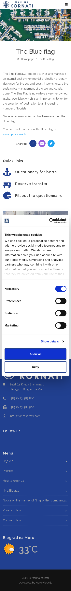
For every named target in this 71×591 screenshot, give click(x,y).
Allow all (35, 354)
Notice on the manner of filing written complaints (34, 500)
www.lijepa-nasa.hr (15, 134)
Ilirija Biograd (11, 490)
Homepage (27, 59)
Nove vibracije (44, 582)
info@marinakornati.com (25, 416)
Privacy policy (12, 510)
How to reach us (13, 480)
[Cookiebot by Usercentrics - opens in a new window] (50, 220)
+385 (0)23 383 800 (22, 398)
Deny (35, 366)
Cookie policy (12, 520)
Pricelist (8, 470)
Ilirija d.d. (8, 461)
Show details (50, 341)
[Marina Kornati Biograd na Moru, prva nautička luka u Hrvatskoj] (18, 4)
